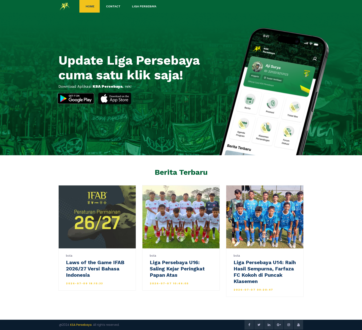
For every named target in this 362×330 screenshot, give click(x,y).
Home (90, 6)
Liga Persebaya (144, 6)
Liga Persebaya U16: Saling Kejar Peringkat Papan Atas (177, 269)
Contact (113, 6)
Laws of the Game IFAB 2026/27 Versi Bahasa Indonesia (95, 269)
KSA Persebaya (81, 325)
